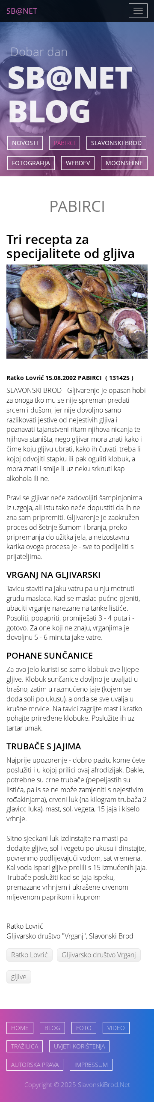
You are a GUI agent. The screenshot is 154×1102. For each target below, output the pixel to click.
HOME (20, 1028)
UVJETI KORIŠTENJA (79, 1046)
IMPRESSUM (91, 1064)
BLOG (52, 1028)
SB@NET (21, 11)
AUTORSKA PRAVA (35, 1064)
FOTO (84, 1028)
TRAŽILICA (24, 1046)
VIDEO (116, 1028)
